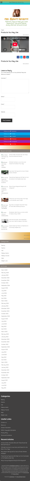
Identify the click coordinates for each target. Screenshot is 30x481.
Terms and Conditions (6, 435)
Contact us (4, 422)
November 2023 (5, 311)
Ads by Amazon (26, 34)
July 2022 (3, 352)
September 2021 (5, 377)
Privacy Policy (4, 432)
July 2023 (3, 321)
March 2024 (4, 300)
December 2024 (5, 277)
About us (3, 425)
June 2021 (3, 385)
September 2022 (5, 347)
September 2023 (5, 316)
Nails (2, 258)
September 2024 (5, 285)
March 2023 (4, 331)
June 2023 (4, 323)
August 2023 (4, 318)
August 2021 (4, 380)
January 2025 (4, 275)
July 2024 (3, 290)
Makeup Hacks (5, 253)
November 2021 (5, 372)
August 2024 (4, 288)
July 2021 (3, 382)
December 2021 (5, 370)
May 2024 (3, 295)
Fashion (3, 248)
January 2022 (4, 367)
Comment (4, 78)
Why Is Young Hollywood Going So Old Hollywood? (13, 460)
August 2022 (4, 349)
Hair (2, 30)
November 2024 (5, 280)
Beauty (3, 245)
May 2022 (3, 357)
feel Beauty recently (16, 2)
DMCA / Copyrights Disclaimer (8, 430)
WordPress (12, 476)
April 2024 (3, 298)
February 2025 (5, 272)
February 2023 (5, 334)
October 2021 (4, 375)
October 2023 (4, 313)
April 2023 (3, 329)
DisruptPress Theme (21, 476)
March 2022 (4, 362)
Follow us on (10, 131)
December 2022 (5, 339)
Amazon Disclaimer (6, 427)
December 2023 (5, 308)
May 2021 (3, 387)
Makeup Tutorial (5, 255)
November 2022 (5, 341)
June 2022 (4, 354)
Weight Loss (4, 260)
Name (3, 96)
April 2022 (3, 359)
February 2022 (5, 364)
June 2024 (4, 293)
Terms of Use (26, 472)
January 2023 (4, 336)
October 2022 (4, 344)
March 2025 (4, 270)
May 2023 (3, 326)
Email (2, 104)
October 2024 (4, 282)
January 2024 (4, 306)
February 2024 (5, 303)
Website (3, 112)
